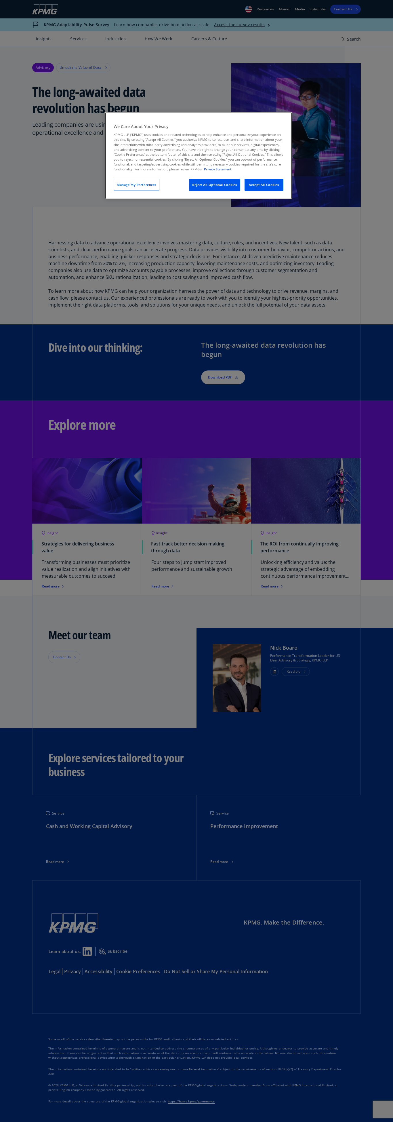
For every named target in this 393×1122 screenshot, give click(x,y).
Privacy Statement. (218, 169)
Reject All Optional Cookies (214, 184)
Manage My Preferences (136, 184)
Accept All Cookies (264, 184)
